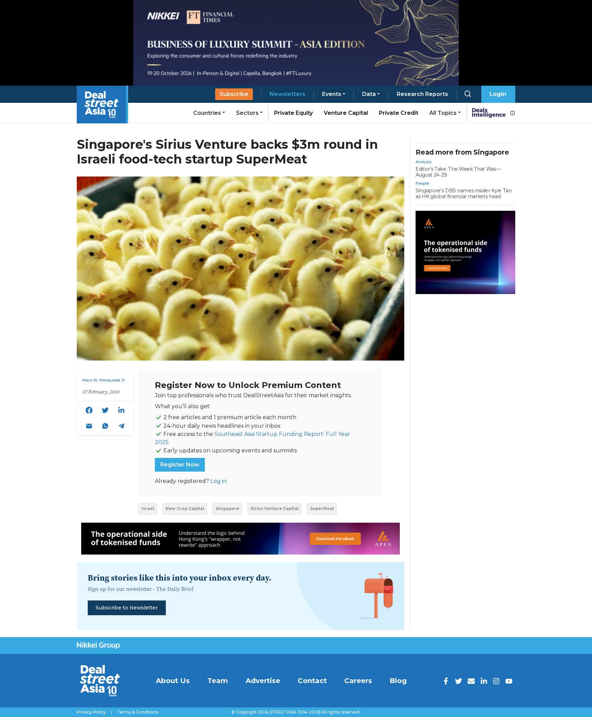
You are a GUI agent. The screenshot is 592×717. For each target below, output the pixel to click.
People (422, 183)
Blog (398, 681)
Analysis (423, 161)
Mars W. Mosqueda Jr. (104, 380)
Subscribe (234, 94)
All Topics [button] (443, 113)
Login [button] (498, 94)
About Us (173, 681)
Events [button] (331, 94)
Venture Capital (346, 113)
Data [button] (369, 94)
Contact (312, 681)
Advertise (263, 681)
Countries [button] (207, 113)
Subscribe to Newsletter (127, 608)
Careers (358, 681)
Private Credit (398, 113)
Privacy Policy (91, 712)
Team (217, 681)
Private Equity (293, 113)
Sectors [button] (247, 113)
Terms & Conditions (137, 712)
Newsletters (287, 94)
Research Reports (422, 94)
